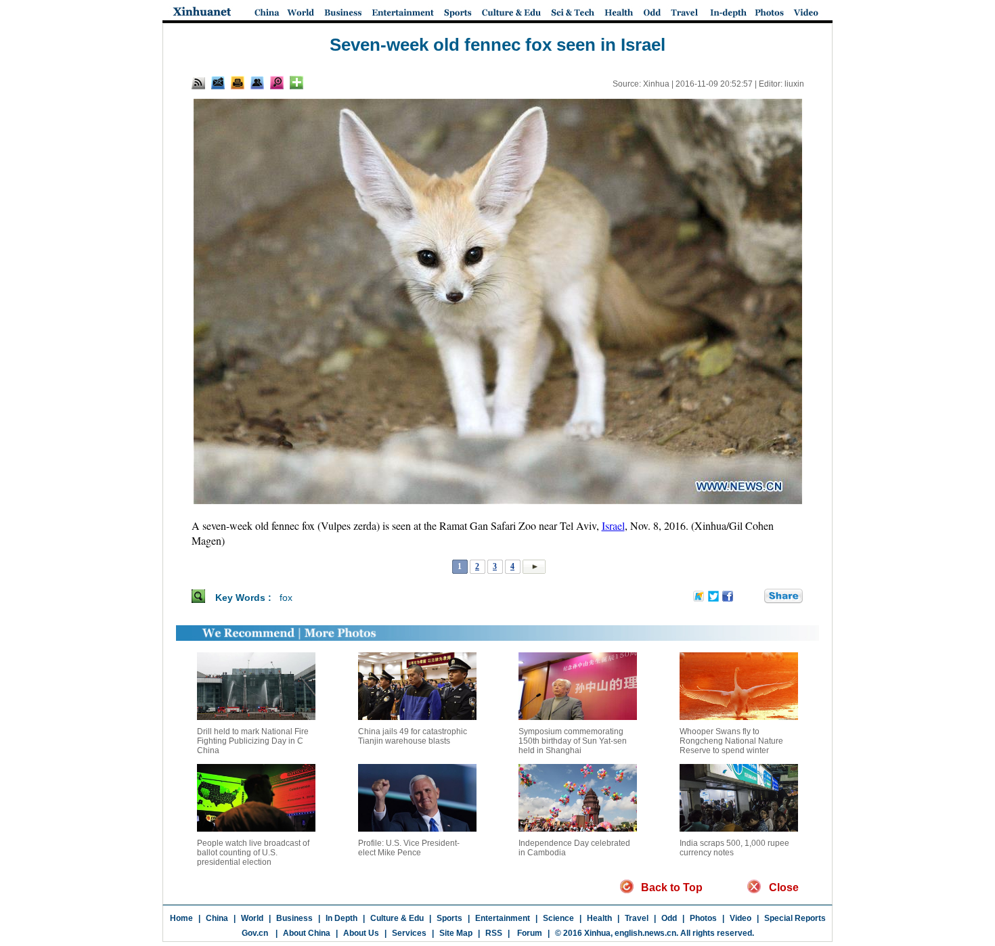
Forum (528, 933)
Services (409, 933)
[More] (296, 82)
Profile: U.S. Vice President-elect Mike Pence (409, 847)
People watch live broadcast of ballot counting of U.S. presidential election (253, 852)
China (217, 918)
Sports (449, 918)
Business (294, 918)
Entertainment (502, 918)
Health (599, 918)
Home (181, 918)
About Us (361, 933)
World (252, 918)
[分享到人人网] (754, 597)
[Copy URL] (257, 82)
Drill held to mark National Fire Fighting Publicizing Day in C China (253, 741)
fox (286, 597)
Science (558, 918)
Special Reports (795, 918)
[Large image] (277, 82)
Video (740, 918)
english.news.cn (645, 933)
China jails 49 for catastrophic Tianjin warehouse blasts (412, 736)
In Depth (341, 918)
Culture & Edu (397, 918)
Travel (636, 918)
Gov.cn (255, 933)
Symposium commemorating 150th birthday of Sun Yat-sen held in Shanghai (572, 741)
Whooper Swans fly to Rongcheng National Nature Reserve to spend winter (731, 741)
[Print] (237, 82)
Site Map (455, 933)
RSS (493, 933)
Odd (669, 918)
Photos (703, 918)
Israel (613, 525)
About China (306, 933)
